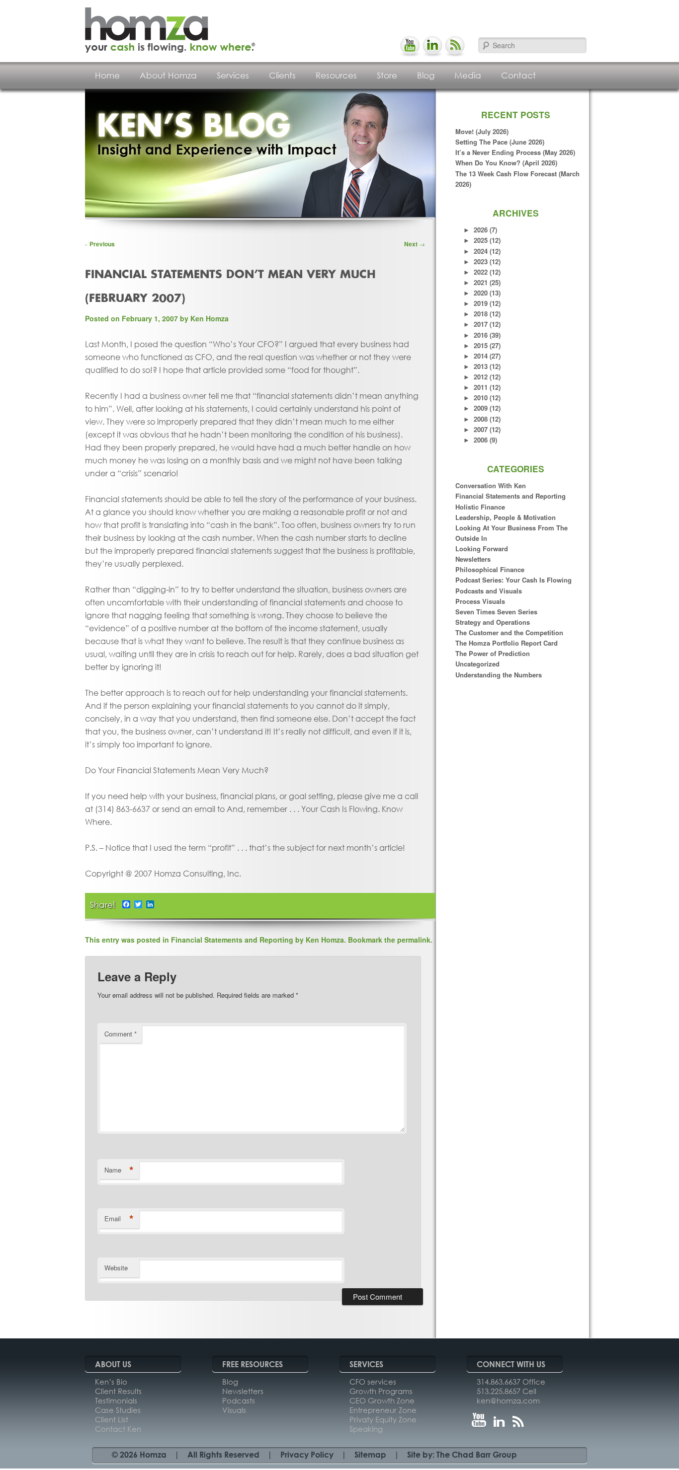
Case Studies (118, 1410)
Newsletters (473, 559)
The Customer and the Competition (509, 632)
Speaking (366, 1429)
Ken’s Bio (111, 1382)
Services (233, 75)
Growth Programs (381, 1391)
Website (116, 1267)
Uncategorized (477, 663)
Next (414, 243)
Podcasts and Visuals (488, 590)
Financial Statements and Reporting (510, 496)
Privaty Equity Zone (383, 1419)
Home (107, 75)
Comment (120, 1033)
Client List (111, 1419)
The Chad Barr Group (476, 1454)
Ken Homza (209, 318)
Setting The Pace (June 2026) (499, 142)
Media (467, 75)
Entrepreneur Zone (383, 1410)
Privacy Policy (307, 1454)
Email (119, 1219)
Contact (518, 75)
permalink (413, 940)
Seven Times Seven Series (496, 611)
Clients (282, 75)
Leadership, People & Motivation (505, 517)
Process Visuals (480, 601)
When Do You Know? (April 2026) (506, 162)
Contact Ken (118, 1429)
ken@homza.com (508, 1400)
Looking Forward (481, 548)
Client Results (118, 1391)
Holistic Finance (480, 507)
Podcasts (238, 1400)
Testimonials (116, 1400)
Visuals (234, 1410)
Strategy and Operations (492, 622)
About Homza (168, 75)
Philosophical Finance (489, 569)
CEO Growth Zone (382, 1400)
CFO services (372, 1382)
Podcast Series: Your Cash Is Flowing (513, 580)
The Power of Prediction (492, 653)
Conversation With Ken (490, 485)
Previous (98, 243)
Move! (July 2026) (482, 131)
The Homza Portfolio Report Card (506, 643)
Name (119, 1170)
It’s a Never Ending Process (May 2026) (515, 152)
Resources (336, 75)
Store (387, 75)
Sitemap (370, 1454)
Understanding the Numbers (498, 674)
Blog (425, 75)
